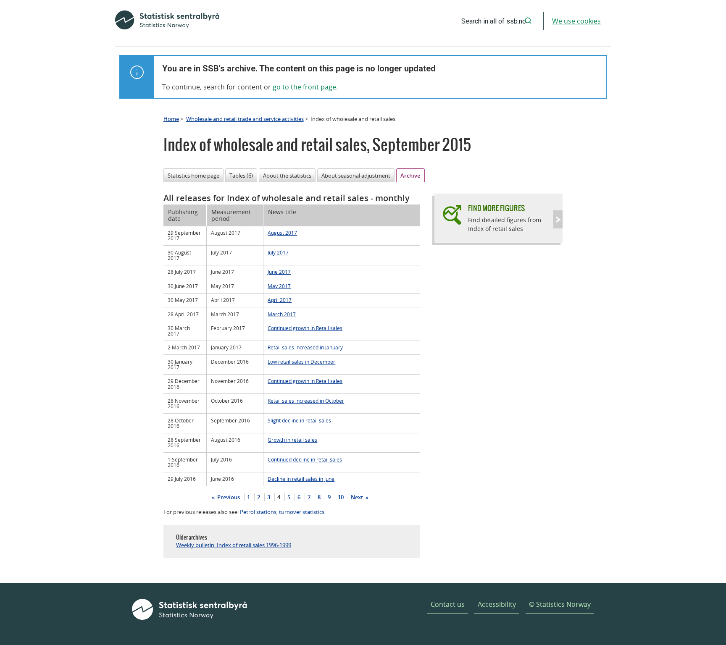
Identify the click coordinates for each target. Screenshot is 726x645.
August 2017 (282, 232)
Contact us (448, 604)
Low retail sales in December (301, 361)
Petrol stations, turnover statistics (282, 512)
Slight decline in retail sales (299, 420)
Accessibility (497, 604)
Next (357, 497)
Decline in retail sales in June (301, 478)
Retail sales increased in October (306, 400)
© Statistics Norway (560, 604)
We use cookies (576, 21)
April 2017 (280, 299)
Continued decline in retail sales (305, 459)
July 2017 (278, 252)
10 (341, 497)
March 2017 (282, 314)
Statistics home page (193, 175)
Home (171, 119)
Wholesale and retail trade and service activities (245, 119)
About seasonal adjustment (355, 175)
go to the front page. (305, 87)
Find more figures (496, 208)
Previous (228, 497)
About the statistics (287, 175)
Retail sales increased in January (305, 347)
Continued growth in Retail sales (305, 328)
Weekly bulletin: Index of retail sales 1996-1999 (233, 545)
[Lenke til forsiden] (167, 20)
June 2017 (279, 271)
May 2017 (279, 286)
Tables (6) (241, 175)
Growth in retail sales (292, 439)
